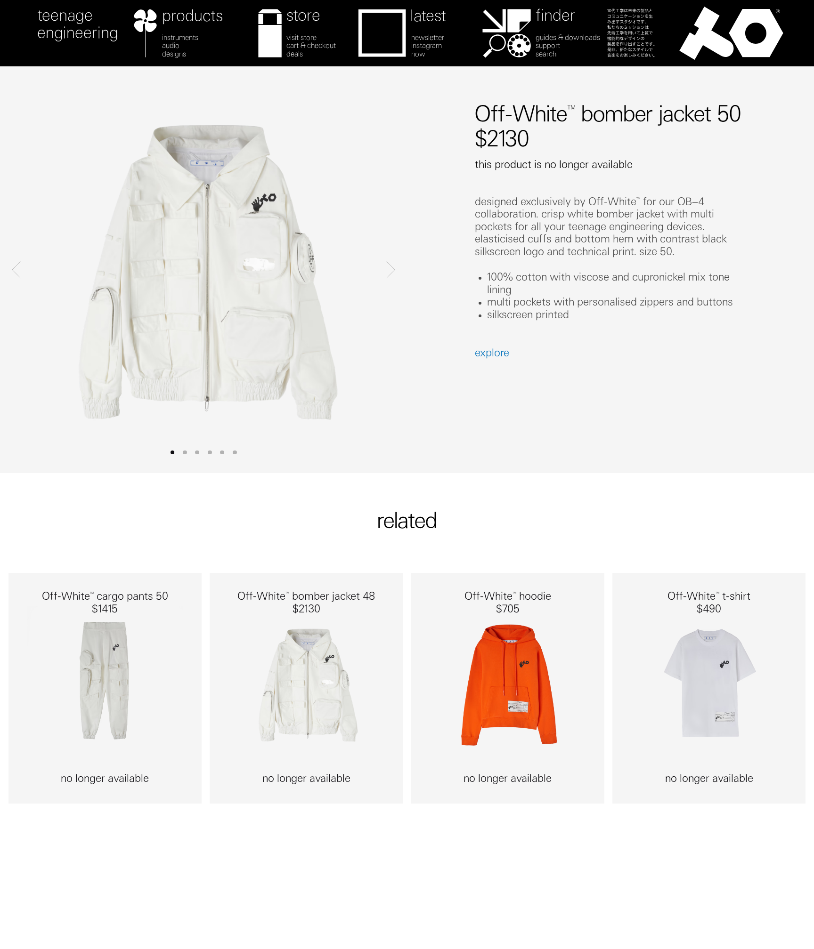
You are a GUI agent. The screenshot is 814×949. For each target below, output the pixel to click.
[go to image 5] (235, 452)
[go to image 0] (173, 452)
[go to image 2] (197, 452)
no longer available (105, 779)
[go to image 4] (222, 452)
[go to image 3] (210, 452)
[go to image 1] (185, 452)
